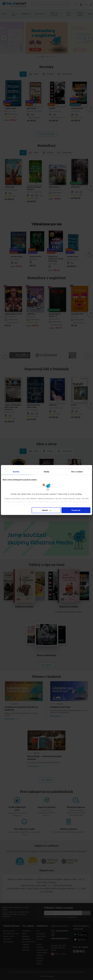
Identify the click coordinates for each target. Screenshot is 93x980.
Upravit (45, 510)
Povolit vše (76, 510)
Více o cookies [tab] (77, 472)
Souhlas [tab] (16, 472)
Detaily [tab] (46, 472)
